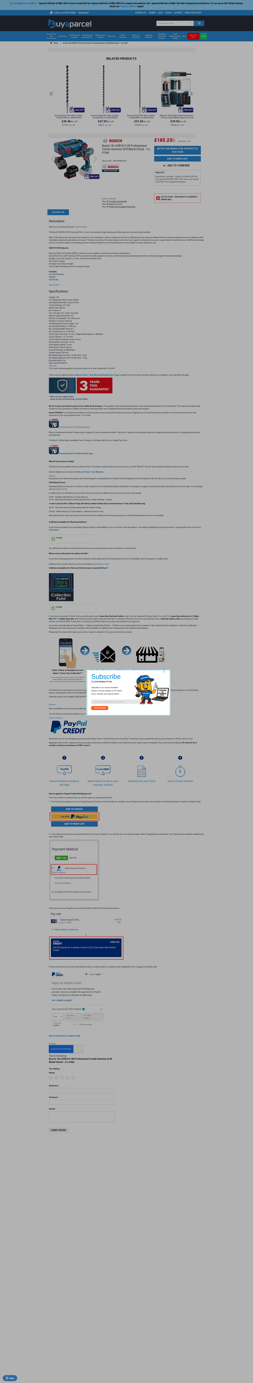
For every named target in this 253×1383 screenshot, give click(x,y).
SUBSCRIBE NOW (99, 708)
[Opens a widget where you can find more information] (10, 1378)
